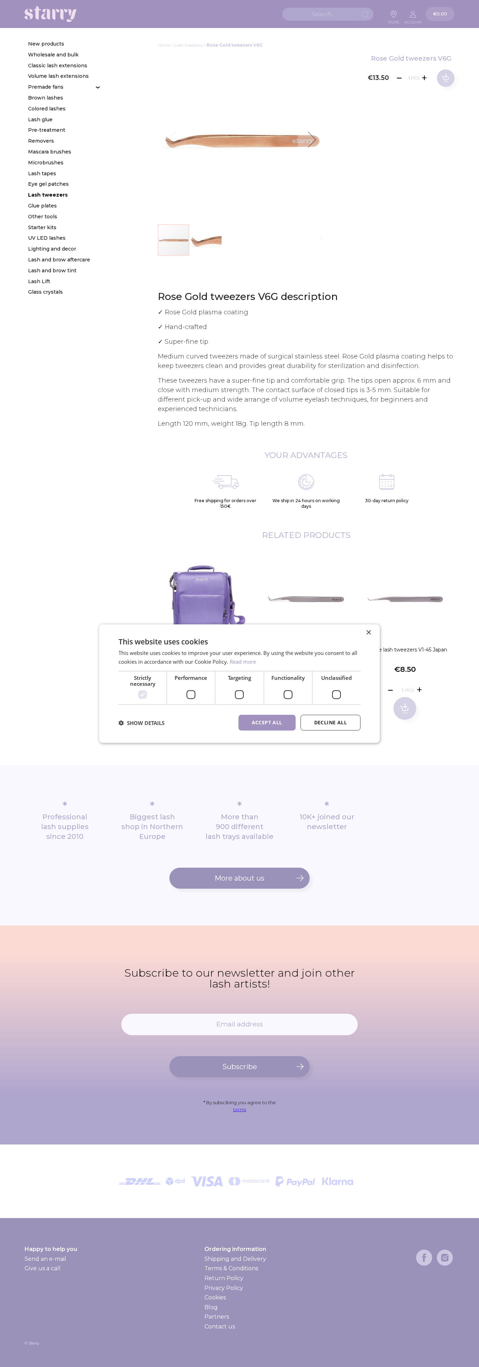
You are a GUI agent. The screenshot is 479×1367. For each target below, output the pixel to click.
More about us (239, 878)
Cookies (215, 1297)
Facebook (424, 1257)
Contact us (219, 1326)
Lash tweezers (188, 45)
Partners (216, 1316)
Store (393, 20)
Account (413, 20)
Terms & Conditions (231, 1268)
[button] (312, 139)
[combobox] (327, 14)
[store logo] (50, 14)
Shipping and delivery (234, 1259)
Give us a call (43, 1268)
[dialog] (239, 683)
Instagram (444, 1257)
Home (164, 45)
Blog (211, 1307)
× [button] (368, 632)
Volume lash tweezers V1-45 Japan (405, 650)
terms (239, 1109)
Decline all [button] (330, 722)
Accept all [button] (267, 722)
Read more (243, 661)
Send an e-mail (45, 1259)
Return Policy (223, 1278)
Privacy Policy (223, 1288)
